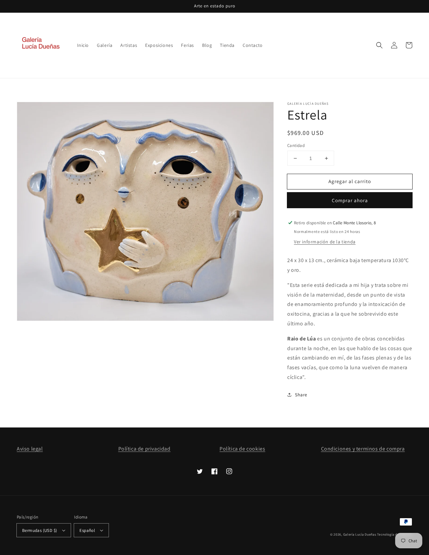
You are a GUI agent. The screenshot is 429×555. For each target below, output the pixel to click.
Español (87, 530)
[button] (379, 45)
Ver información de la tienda (325, 242)
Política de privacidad (144, 448)
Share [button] (301, 395)
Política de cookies (242, 448)
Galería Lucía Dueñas (359, 534)
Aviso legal (30, 448)
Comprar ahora (350, 200)
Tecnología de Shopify (394, 534)
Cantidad (296, 145)
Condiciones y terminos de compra (363, 448)
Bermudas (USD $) (39, 530)
